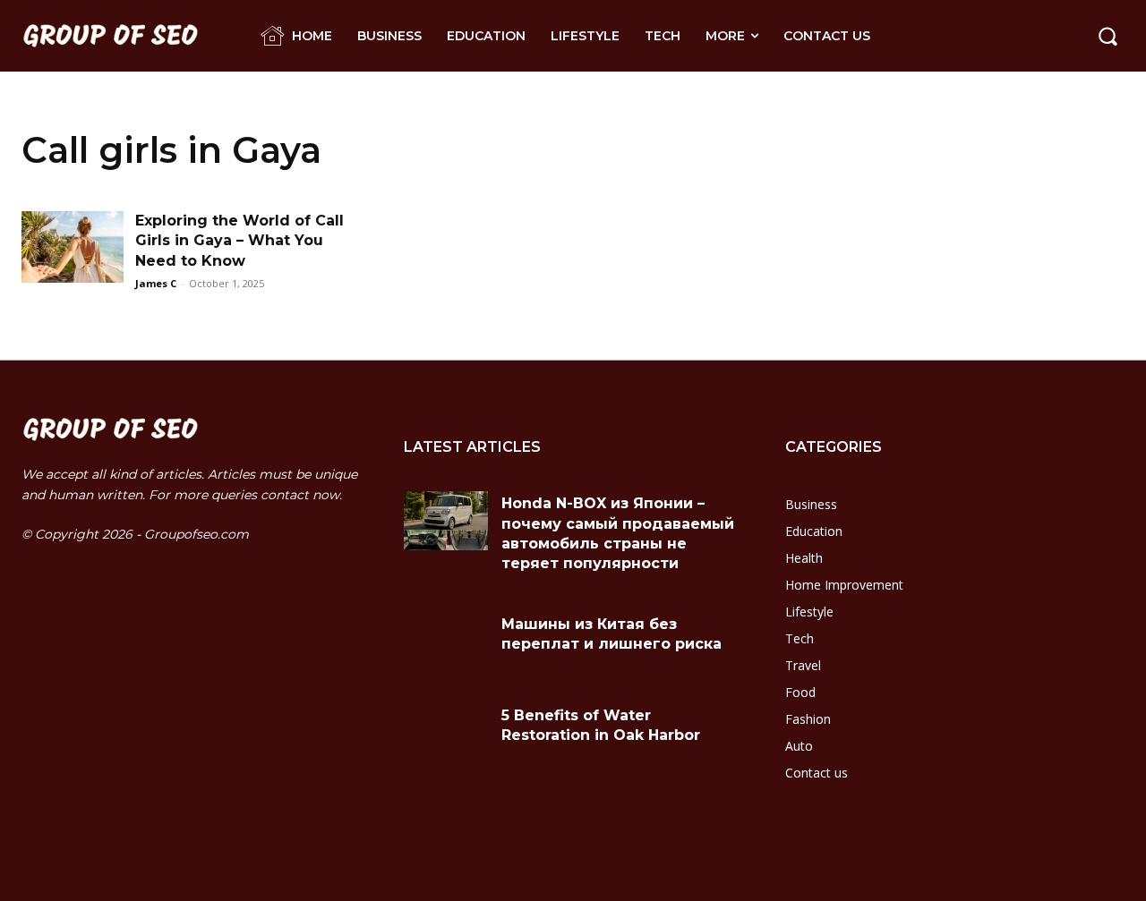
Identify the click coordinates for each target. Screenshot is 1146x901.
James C (155, 283)
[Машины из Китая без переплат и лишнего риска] (446, 641)
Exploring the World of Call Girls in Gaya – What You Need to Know (239, 240)
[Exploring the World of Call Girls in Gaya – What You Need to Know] (72, 247)
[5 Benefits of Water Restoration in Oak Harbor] (446, 732)
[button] (1107, 36)
